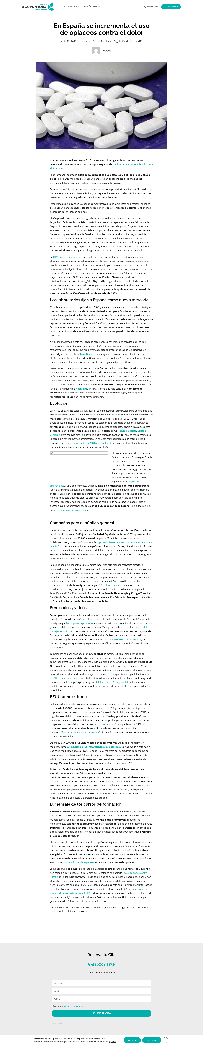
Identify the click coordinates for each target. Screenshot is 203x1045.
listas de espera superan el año (70, 509)
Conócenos (90, 6)
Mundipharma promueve (80, 623)
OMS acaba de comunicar (67, 256)
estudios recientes (103, 724)
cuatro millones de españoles (79, 862)
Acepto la (68, 1005)
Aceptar (132, 1040)
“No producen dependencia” (69, 678)
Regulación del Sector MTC (128, 41)
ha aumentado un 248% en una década (90, 442)
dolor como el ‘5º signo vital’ (113, 682)
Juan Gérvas (87, 354)
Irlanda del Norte (127, 430)
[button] (101, 1023)
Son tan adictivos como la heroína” (80, 732)
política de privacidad (73, 1005)
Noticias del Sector (90, 41)
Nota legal (57, 1023)
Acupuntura (70, 6)
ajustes (112, 1041)
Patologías (106, 41)
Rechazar (152, 1040)
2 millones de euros (111, 585)
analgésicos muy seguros (127, 639)
